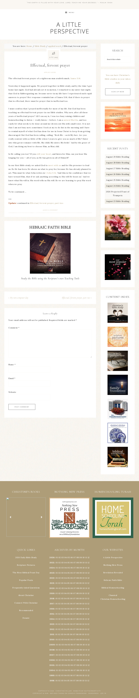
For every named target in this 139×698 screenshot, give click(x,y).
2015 (52, 614)
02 (60, 557)
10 (83, 562)
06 (71, 557)
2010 (52, 639)
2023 (52, 573)
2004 (52, 670)
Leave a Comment (50, 210)
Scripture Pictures (26, 565)
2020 (52, 588)
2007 (52, 655)
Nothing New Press (113, 565)
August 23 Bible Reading (117, 201)
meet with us (54, 165)
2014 (52, 619)
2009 (52, 644)
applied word (50, 72)
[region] (26, 517)
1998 (52, 680)
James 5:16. (75, 78)
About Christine (26, 595)
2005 (52, 665)
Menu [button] (71, 12)
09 (80, 562)
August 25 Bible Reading (117, 180)
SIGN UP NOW (117, 92)
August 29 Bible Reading (117, 157)
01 (57, 557)
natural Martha (71, 120)
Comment (13, 328)
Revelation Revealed (113, 572)
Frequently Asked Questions (26, 588)
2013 (52, 624)
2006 (52, 660)
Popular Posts (26, 580)
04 (65, 557)
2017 (52, 603)
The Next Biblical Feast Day (26, 572)
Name (11, 364)
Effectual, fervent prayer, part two (46, 203)
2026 (51, 557)
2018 (52, 598)
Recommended (26, 610)
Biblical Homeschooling (113, 588)
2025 (52, 562)
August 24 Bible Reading (117, 186)
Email (11, 378)
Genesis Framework (77, 693)
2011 (52, 634)
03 (62, 557)
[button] (28, 517)
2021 (52, 583)
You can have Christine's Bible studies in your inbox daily (118, 79)
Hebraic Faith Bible (113, 580)
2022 (52, 578)
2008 (52, 650)
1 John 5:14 (50, 173)
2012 (52, 629)
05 (68, 557)
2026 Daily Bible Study (26, 557)
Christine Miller (64, 691)
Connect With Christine (26, 603)
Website (12, 392)
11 (86, 562)
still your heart (43, 154)
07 (74, 557)
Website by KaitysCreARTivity (87, 691)
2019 (52, 593)
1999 (52, 675)
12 (88, 562)
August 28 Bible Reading (117, 162)
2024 (51, 568)
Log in (103, 693)
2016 (52, 609)
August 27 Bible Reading (117, 168)
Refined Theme (57, 693)
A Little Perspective (69, 27)
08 (77, 557)
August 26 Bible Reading (117, 174)
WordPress (93, 693)
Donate (26, 618)
